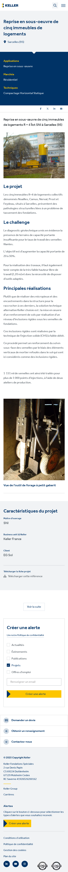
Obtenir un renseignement (28, 731)
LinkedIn (6, 864)
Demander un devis (23, 720)
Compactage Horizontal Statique (23, 93)
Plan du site (9, 856)
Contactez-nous (21, 741)
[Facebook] (40, 108)
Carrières (8, 794)
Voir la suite (34, 607)
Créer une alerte (19, 823)
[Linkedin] (54, 108)
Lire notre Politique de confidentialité (25, 635)
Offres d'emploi (21, 672)
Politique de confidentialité (18, 844)
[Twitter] (47, 108)
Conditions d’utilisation (16, 838)
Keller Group (10, 788)
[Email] (61, 108)
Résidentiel (10, 79)
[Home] (10, 5)
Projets (16, 666)
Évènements (19, 652)
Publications (19, 659)
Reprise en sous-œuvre (18, 66)
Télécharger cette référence (25, 576)
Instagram (25, 864)
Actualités (18, 645)
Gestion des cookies (14, 850)
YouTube (15, 864)
